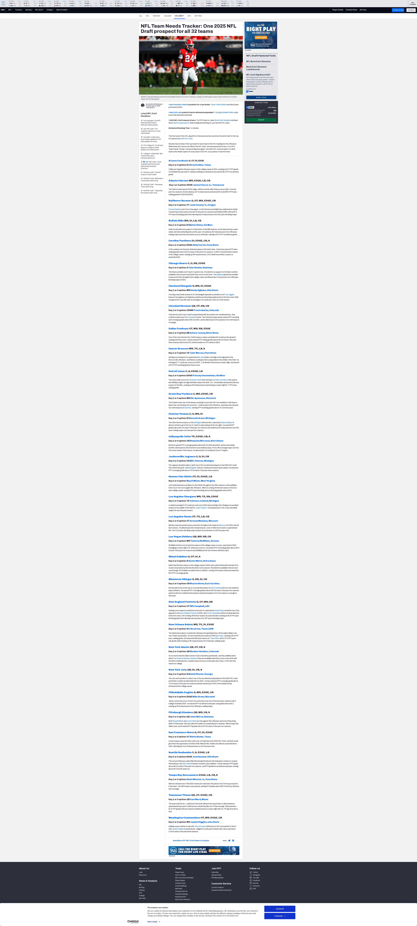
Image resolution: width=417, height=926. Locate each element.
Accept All (280, 909)
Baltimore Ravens (179, 200)
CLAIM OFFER (398, 10)
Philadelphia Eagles (181, 692)
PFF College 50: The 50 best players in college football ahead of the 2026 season (152, 148)
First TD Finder (180, 875)
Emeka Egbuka (198, 290)
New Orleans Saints (180, 624)
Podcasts (256, 886)
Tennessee (218, 185)
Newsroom (142, 875)
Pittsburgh (175, 712)
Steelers (187, 712)
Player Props (179, 872)
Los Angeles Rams (180, 516)
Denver (173, 348)
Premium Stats (180, 883)
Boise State (212, 333)
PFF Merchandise (217, 878)
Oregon (212, 205)
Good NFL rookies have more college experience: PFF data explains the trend (151, 139)
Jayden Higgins (198, 822)
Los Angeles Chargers (182, 496)
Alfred (192, 165)
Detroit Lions (176, 371)
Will (192, 606)
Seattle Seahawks (180, 752)
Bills (180, 220)
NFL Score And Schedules (184, 878)
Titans (186, 795)
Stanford (211, 398)
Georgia (208, 674)
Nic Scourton (193, 629)
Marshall (210, 697)
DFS (189, 16)
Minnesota (175, 579)
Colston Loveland (199, 501)
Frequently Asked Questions (221, 890)
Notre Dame (217, 441)
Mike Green (198, 697)
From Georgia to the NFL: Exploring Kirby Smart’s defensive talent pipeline (151, 123)
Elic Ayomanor (197, 398)
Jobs (141, 872)
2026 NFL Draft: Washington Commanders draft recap (152, 179)
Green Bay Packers (180, 394)
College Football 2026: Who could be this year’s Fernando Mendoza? (152, 156)
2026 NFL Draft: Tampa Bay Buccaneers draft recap (151, 192)
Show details (152, 922)
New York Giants (179, 647)
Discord (255, 883)
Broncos (182, 348)
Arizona (215, 541)
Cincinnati (175, 286)
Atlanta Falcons (178, 180)
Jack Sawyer (199, 757)
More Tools (261, 97)
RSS (254, 888)
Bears (183, 263)
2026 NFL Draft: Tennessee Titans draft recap (152, 186)
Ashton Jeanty (197, 333)
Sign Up (261, 120)
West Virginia (208, 481)
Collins (199, 165)
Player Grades (180, 880)
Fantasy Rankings (181, 894)
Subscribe (214, 872)
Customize (279, 916)
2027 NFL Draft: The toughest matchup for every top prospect (150, 131)
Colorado (214, 310)
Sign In (411, 10)
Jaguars (189, 456)
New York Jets (176, 112)
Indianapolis (176, 436)
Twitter (255, 872)
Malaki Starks (195, 674)
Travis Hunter (201, 310)
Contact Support (217, 887)
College (167, 16)
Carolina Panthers (180, 240)
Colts (186, 436)
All (140, 16)
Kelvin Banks (221, 105)
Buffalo (173, 220)
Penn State (213, 245)
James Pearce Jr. (202, 185)
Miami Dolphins (178, 556)
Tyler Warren (197, 353)
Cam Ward (177, 658)
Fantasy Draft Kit (181, 891)
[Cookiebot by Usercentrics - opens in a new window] (133, 921)
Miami (205, 799)
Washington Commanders (184, 817)
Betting (198, 16)
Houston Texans (178, 414)
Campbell (199, 606)
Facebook (256, 880)
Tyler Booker (195, 268)
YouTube (256, 878)
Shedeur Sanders (199, 651)
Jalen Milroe (196, 717)
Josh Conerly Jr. (198, 205)
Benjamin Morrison (200, 441)
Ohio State (212, 290)
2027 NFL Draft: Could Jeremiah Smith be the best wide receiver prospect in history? (151, 165)
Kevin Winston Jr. (196, 779)
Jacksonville (176, 456)
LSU (207, 606)
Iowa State (213, 822)
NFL (3, 2)
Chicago (174, 263)
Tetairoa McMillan (200, 541)
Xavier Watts (195, 561)
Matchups (178, 888)
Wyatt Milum (193, 481)
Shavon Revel (197, 583)
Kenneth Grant (196, 418)
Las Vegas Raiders (180, 536)
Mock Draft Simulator (182, 899)
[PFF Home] (3, 10)
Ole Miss (208, 225)
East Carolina (212, 583)
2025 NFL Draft (186, 139)
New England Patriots (182, 602)
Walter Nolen (196, 225)
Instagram (256, 875)
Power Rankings (181, 886)
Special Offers (216, 875)
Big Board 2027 (180, 897)
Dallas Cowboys (178, 328)
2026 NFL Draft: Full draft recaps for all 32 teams (151, 173)
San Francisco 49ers (181, 732)
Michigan (210, 418)
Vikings (186, 579)
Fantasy (156, 16)
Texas (207, 165)
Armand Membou (199, 521)
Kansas (173, 476)
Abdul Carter (199, 245)
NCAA (3, 4)
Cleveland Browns (179, 306)
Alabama (207, 268)
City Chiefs (184, 476)
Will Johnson (196, 461)
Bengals (186, 286)
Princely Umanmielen (204, 375)
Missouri (213, 521)
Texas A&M (207, 629)
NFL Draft (180, 16)
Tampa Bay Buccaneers (183, 775)
